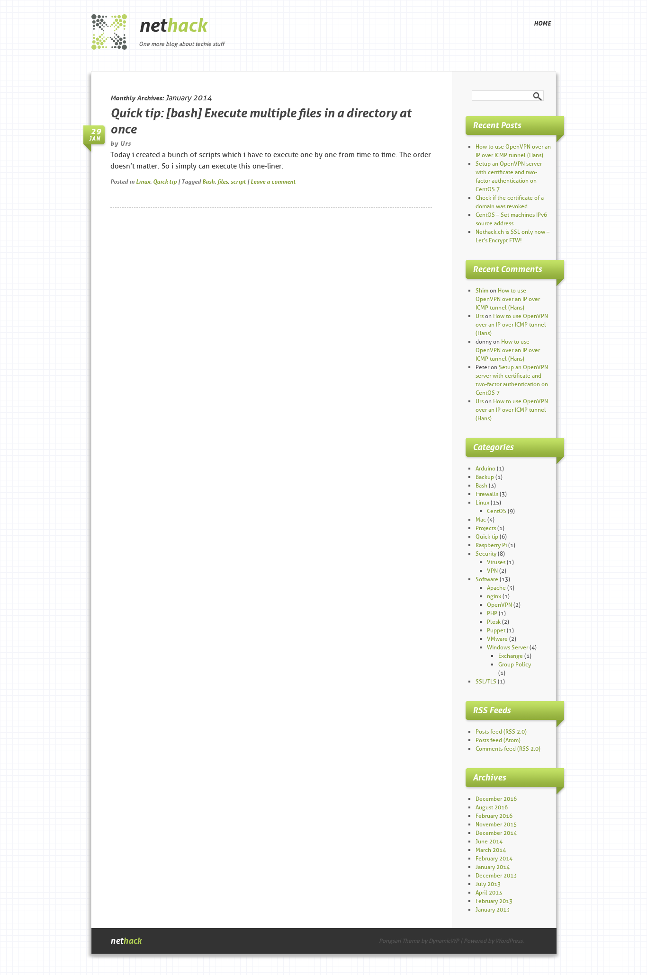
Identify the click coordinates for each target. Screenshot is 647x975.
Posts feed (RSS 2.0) (501, 731)
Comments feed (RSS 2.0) (508, 748)
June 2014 (489, 841)
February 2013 (494, 900)
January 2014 (493, 866)
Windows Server (507, 647)
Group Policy (514, 664)
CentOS (496, 510)
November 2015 (496, 824)
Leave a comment (273, 181)
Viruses (496, 562)
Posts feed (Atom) (498, 740)
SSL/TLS (486, 681)
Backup (485, 476)
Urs (125, 143)
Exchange (510, 655)
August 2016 (492, 807)
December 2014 (496, 832)
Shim (482, 290)
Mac (481, 519)
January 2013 (493, 909)
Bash (208, 181)
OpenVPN (499, 604)
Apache (496, 587)
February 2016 (494, 815)
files (222, 181)
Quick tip (165, 181)
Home (542, 23)
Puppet (496, 630)
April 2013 (489, 892)
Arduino (485, 468)
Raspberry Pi (491, 545)
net (173, 25)
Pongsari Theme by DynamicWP (419, 940)
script (238, 181)
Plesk (494, 621)
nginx (494, 596)
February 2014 (494, 858)
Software (487, 579)
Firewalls (487, 493)
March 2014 (491, 849)
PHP (492, 613)
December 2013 (496, 875)
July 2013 (488, 883)
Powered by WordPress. (494, 940)
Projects (486, 528)
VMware (497, 638)
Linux (143, 181)
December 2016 (496, 798)
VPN (492, 570)
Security (486, 553)
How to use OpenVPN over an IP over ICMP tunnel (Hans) (508, 299)
